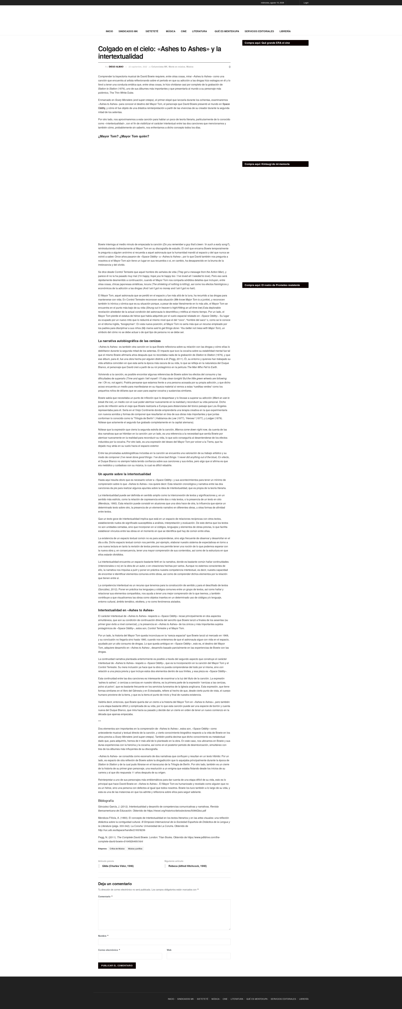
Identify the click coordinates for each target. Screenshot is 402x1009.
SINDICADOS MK (128, 31)
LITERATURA (199, 31)
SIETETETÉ (152, 31)
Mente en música (177, 66)
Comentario (105, 896)
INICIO (109, 31)
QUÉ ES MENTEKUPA (227, 31)
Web (169, 949)
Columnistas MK (159, 66)
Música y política (135, 848)
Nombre (103, 935)
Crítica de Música (117, 848)
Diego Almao (116, 66)
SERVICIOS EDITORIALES (259, 31)
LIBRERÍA (285, 31)
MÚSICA (170, 31)
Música (189, 66)
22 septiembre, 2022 (138, 66)
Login (306, 2)
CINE (184, 31)
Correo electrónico (109, 949)
